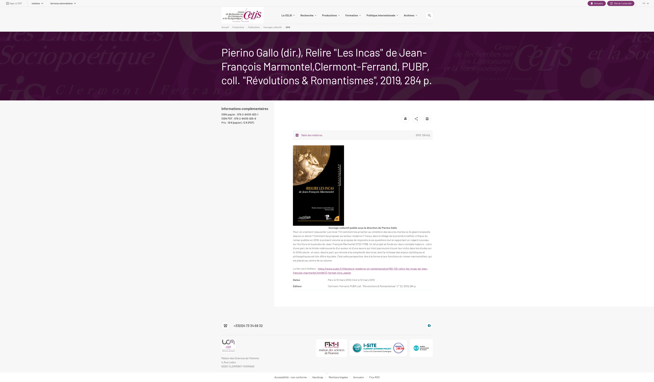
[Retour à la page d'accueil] (242, 15)
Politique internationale (381, 15)
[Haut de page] (37, 372)
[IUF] (421, 348)
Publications (254, 27)
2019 (288, 27)
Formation (351, 15)
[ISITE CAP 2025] (378, 348)
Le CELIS (287, 15)
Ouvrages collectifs (272, 27)
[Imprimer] (405, 119)
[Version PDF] (427, 119)
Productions (329, 15)
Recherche (307, 15)
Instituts (36, 3)
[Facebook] (429, 325)
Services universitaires (61, 3)
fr (644, 3)
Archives (409, 15)
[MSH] (332, 348)
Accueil (225, 27)
